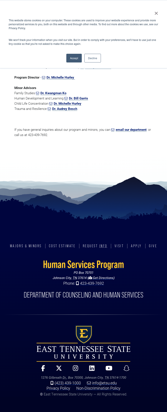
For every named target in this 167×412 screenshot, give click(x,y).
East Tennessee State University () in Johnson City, (83, 343)
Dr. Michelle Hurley (61, 77)
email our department (131, 130)
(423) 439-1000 (68, 382)
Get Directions (103, 278)
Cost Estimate (62, 246)
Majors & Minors (26, 246)
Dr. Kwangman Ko (53, 93)
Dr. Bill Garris (78, 98)
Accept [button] (74, 58)
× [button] (156, 11)
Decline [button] (92, 58)
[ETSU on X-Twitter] (57, 370)
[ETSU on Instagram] (74, 370)
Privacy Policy (58, 388)
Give (153, 246)
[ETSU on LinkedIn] (90, 370)
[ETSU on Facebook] (41, 370)
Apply (136, 246)
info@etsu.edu (104, 382)
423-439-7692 (92, 283)
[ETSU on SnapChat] (124, 370)
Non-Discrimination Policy (98, 388)
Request (95, 246)
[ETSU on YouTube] (107, 370)
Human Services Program (83, 264)
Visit (119, 246)
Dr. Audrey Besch (64, 109)
